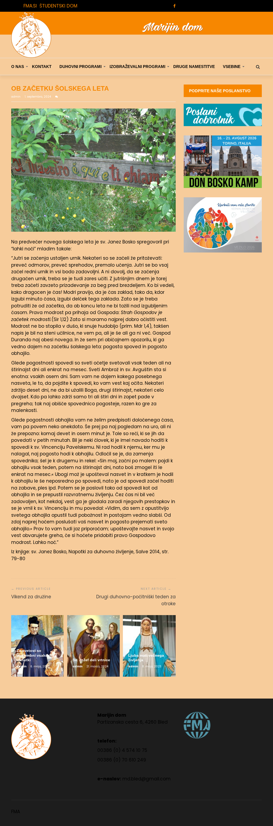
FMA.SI (30, 6)
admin (16, 97)
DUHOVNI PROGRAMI (80, 66)
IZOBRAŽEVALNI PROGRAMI (137, 66)
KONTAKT (41, 66)
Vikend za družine (31, 597)
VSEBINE (231, 66)
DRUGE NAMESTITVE (194, 66)
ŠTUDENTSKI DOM (58, 6)
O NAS (17, 66)
